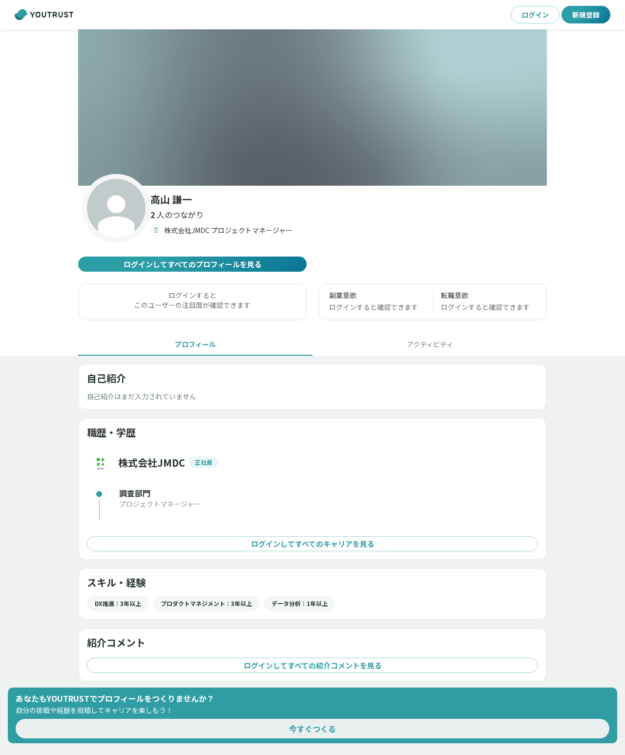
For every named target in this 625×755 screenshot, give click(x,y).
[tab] (195, 344)
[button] (312, 107)
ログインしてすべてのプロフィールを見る (193, 264)
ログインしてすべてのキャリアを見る (313, 544)
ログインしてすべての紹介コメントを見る (313, 665)
